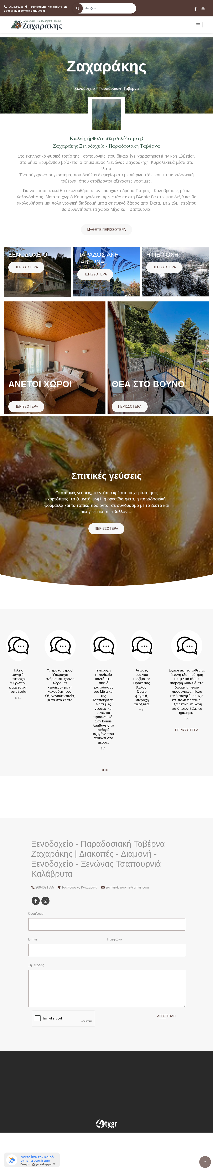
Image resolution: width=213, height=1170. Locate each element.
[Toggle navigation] (198, 25)
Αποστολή (166, 1016)
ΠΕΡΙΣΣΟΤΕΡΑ (26, 267)
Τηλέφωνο (114, 939)
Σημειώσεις (36, 965)
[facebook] (195, 8)
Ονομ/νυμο (35, 913)
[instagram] (203, 8)
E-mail (32, 939)
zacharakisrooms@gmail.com (24, 10)
